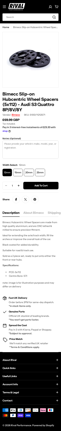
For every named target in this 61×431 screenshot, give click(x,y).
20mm (29, 172)
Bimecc (16, 114)
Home (6, 27)
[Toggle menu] (4, 7)
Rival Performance (21, 425)
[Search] (54, 17)
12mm (7, 172)
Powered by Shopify (43, 425)
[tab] (11, 214)
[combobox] (30, 17)
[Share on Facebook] (16, 199)
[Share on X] (25, 199)
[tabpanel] (30, 254)
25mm (40, 172)
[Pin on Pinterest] (35, 199)
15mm (18, 172)
